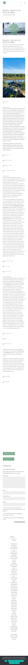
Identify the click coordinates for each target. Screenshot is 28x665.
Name (4, 490)
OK (6, 660)
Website (5, 502)
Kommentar (6, 475)
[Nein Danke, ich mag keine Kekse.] (26, 660)
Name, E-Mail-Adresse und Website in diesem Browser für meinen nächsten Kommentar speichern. (14, 509)
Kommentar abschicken (20, 522)
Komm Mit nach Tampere (8, 453)
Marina (6, 14)
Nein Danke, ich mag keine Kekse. (16, 660)
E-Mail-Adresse (6, 496)
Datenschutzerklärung (14, 663)
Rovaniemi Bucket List (8, 459)
